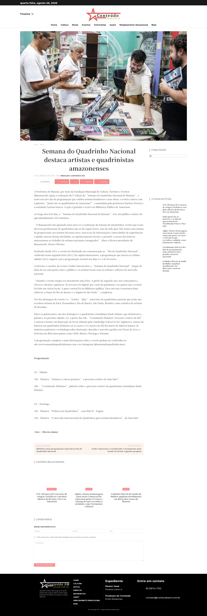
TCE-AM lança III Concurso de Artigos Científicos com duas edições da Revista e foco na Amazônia (51, 498)
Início (36, 144)
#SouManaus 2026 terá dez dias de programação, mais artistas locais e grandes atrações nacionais (174, 252)
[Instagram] (184, 3)
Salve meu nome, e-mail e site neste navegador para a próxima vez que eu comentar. (66, 537)
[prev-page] (86, 511)
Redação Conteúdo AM (73, 176)
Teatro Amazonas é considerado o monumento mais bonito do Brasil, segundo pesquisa (116, 449)
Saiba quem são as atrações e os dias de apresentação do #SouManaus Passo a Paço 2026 (174, 221)
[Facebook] (178, 3)
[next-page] (90, 511)
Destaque (52, 489)
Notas (42, 144)
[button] (27, 14)
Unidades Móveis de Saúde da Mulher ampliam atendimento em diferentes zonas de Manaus (126, 498)
